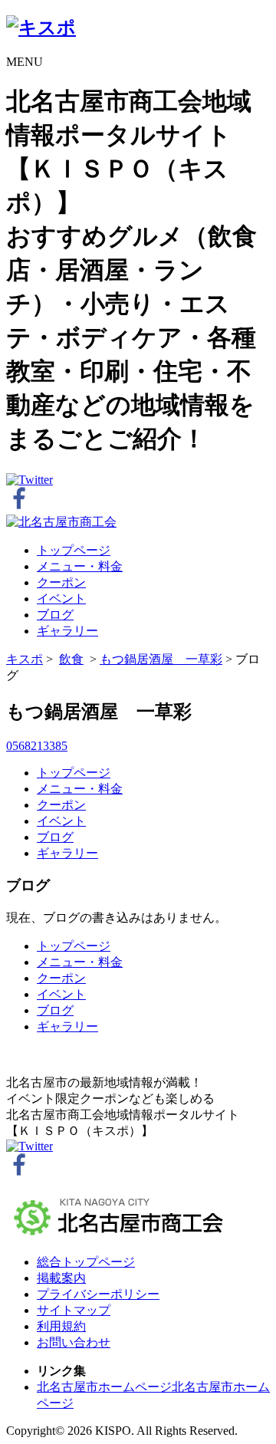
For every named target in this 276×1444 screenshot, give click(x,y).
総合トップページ (86, 1261)
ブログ (55, 614)
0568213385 (36, 745)
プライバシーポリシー (98, 1294)
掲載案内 (61, 1277)
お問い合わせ (73, 1342)
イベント (61, 598)
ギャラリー (67, 630)
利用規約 (61, 1326)
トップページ (73, 550)
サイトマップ (73, 1310)
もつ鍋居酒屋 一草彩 (161, 659)
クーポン (61, 582)
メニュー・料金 (80, 566)
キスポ (24, 659)
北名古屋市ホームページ (104, 1386)
